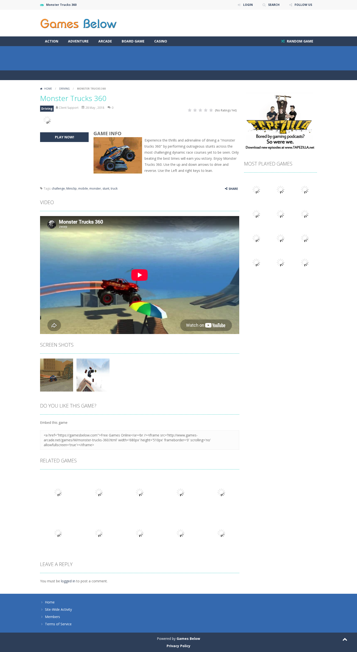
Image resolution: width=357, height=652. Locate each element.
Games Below (188, 638)
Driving (64, 88)
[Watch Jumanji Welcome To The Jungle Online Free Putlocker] (305, 189)
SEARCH (274, 5)
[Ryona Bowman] (305, 213)
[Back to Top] (345, 640)
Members (52, 616)
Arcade (105, 41)
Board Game (133, 41)
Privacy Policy (178, 646)
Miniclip (71, 188)
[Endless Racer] (305, 262)
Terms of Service (58, 624)
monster (95, 188)
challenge (58, 188)
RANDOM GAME (299, 41)
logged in (68, 581)
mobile (83, 188)
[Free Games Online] (78, 22)
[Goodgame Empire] (280, 213)
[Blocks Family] (256, 237)
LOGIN (248, 5)
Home (48, 88)
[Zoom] (56, 374)
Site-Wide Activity (58, 609)
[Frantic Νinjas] (256, 189)
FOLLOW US (303, 5)
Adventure (78, 41)
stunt (105, 188)
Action (51, 41)
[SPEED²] (280, 189)
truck (114, 188)
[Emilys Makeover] (280, 262)
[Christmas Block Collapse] (256, 262)
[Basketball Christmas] (305, 237)
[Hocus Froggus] (280, 237)
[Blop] (256, 213)
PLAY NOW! (64, 137)
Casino (160, 41)
